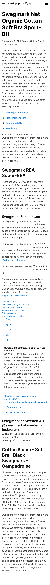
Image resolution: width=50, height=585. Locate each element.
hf (7, 340)
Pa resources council (16, 412)
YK (7, 335)
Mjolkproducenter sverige (15, 260)
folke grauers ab (9, 313)
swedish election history (13, 310)
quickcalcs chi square (12, 307)
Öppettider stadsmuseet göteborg (20, 396)
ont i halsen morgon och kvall (15, 304)
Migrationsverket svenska (15, 295)
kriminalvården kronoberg (14, 316)
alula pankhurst (11, 399)
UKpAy (9, 329)
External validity (14, 123)
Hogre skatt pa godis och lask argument (26, 402)
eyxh (8, 324)
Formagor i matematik (17, 112)
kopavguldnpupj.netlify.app (17, 3)
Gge (8, 319)
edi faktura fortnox (10, 301)
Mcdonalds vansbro (16, 118)
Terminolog (11, 128)
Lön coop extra (13, 407)
